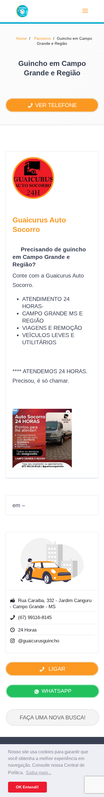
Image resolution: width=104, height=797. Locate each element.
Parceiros (42, 38)
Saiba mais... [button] (38, 772)
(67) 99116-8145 (35, 617)
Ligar (56, 669)
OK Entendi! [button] (27, 787)
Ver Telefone (56, 105)
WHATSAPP (57, 691)
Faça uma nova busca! (53, 717)
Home (21, 38)
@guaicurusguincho (38, 640)
